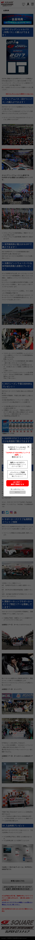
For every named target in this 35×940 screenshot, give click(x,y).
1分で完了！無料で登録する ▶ (17, 483)
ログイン (17, 492)
